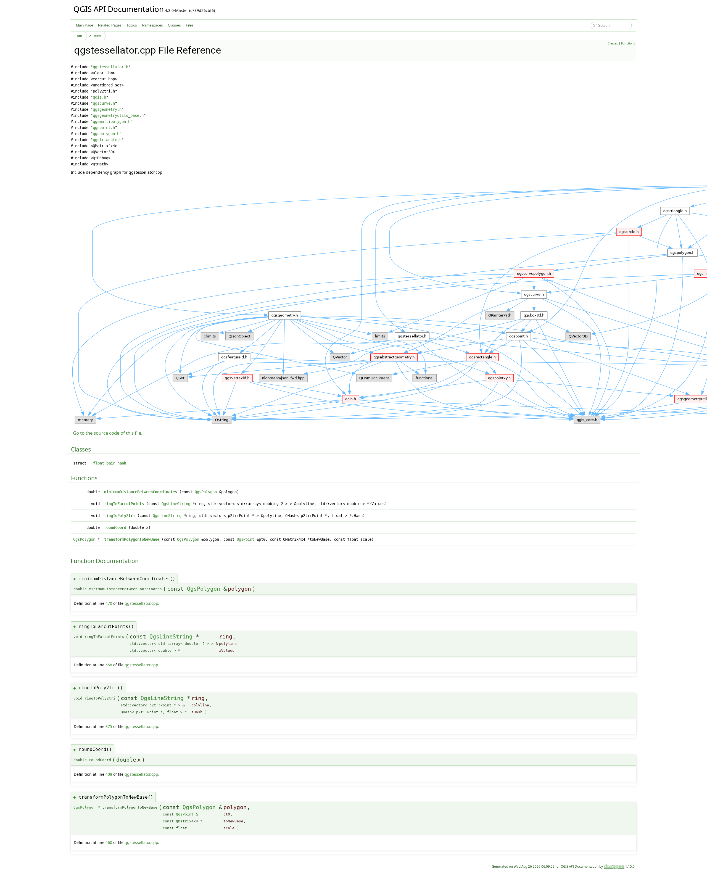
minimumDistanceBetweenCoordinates (140, 492)
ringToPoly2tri (119, 515)
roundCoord (115, 527)
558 (108, 664)
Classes (174, 25)
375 (108, 726)
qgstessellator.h (110, 67)
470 (108, 603)
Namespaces (152, 25)
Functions (628, 43)
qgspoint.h (104, 127)
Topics (131, 25)
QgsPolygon (206, 492)
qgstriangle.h (107, 140)
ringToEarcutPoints (124, 504)
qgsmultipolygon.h (111, 121)
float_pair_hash (109, 463)
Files (190, 25)
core (97, 36)
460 (108, 842)
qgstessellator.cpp (141, 603)
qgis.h (99, 97)
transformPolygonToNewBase (131, 539)
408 (108, 774)
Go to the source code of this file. (108, 433)
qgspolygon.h (106, 133)
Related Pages (110, 25)
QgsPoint (245, 539)
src (79, 36)
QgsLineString (176, 504)
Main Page (84, 25)
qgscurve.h (104, 103)
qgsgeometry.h (107, 109)
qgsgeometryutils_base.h (118, 115)
